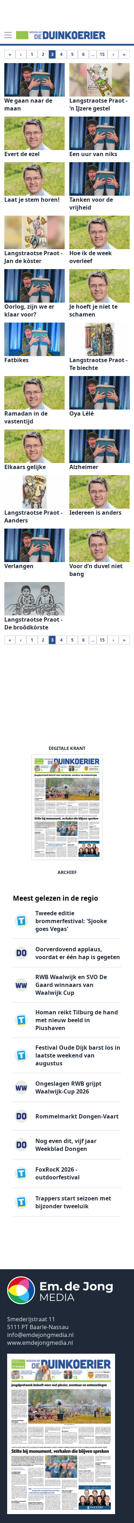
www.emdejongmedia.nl (40, 1343)
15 (102, 54)
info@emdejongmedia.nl (40, 1335)
